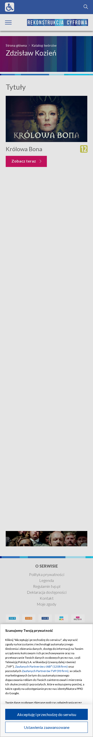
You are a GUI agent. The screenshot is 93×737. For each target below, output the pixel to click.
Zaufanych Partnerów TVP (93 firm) (45, 671)
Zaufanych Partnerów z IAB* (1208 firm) (41, 666)
